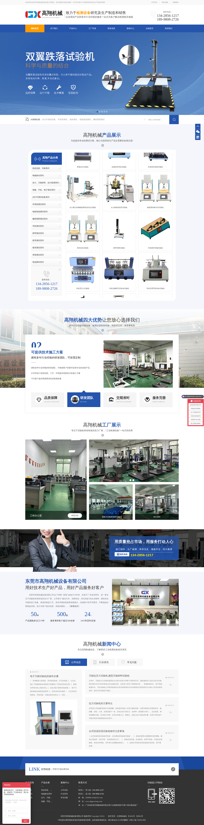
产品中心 (73, 28)
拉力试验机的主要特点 (101, 703)
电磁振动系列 (38, 175)
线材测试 (73, 119)
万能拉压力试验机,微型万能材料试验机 (109, 675)
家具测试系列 (38, 240)
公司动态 (76, 662)
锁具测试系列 (38, 248)
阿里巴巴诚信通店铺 (61, 769)
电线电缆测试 (85, 119)
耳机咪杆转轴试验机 (155, 229)
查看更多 (74, 606)
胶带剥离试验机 (119, 229)
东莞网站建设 (122, 816)
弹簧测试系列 (38, 255)
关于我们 (54, 28)
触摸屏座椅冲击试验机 (155, 189)
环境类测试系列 (39, 204)
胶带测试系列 (38, 233)
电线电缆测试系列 (40, 212)
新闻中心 (130, 28)
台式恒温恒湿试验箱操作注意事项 (106, 731)
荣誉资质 (111, 28)
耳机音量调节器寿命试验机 (119, 270)
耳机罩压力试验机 (82, 270)
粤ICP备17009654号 (137, 820)
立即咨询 (154, 2)
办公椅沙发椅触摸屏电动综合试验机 (83, 189)
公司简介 (28, 790)
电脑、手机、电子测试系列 (43, 190)
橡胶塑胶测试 (99, 119)
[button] (97, 111)
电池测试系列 (38, 262)
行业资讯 (104, 662)
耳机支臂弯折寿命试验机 (155, 270)
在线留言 (149, 28)
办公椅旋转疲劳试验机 (119, 189)
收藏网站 (176, 2)
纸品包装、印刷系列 (40, 168)
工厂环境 (92, 28)
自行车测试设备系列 (40, 197)
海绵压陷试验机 (83, 229)
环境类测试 (62, 119)
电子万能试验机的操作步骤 (44, 676)
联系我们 (168, 28)
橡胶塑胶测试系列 (40, 219)
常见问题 (132, 662)
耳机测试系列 (38, 226)
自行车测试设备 (48, 119)
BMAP (139, 816)
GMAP (131, 816)
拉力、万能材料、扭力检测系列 (45, 183)
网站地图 (165, 2)
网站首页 (35, 28)
